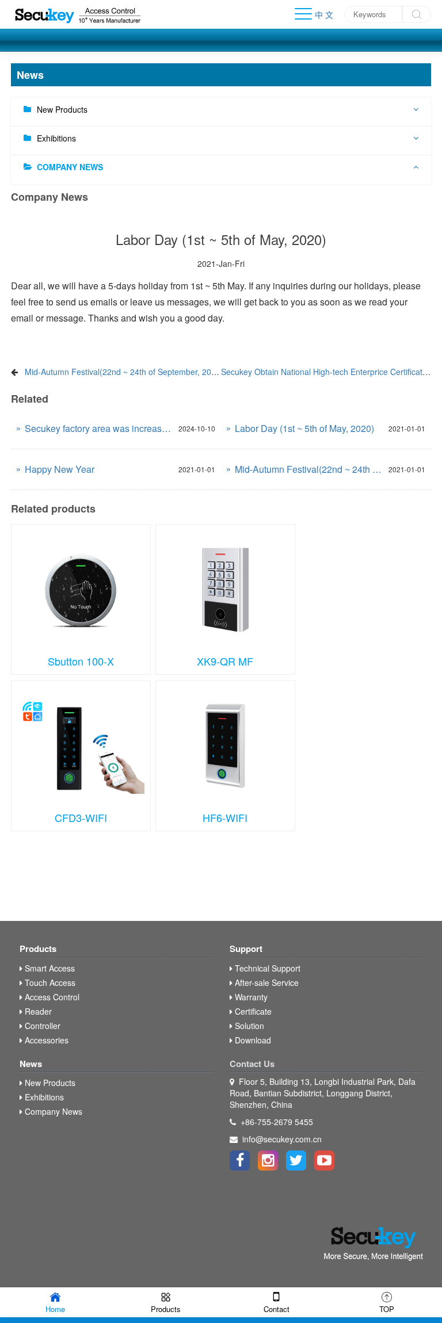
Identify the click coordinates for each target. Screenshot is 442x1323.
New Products (62, 109)
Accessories (45, 1040)
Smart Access (48, 968)
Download (252, 1040)
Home (55, 1308)
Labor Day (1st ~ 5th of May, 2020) (304, 428)
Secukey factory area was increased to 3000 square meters (99, 428)
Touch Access (48, 982)
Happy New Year (59, 469)
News (31, 1063)
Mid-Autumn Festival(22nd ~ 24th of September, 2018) (124, 371)
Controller (41, 1025)
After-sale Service (266, 982)
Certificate (252, 1011)
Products (38, 948)
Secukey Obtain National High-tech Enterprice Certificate (324, 371)
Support (246, 948)
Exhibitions (56, 138)
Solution (248, 1025)
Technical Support (266, 968)
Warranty (250, 997)
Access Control (50, 997)
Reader (37, 1011)
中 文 (324, 14)
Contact (276, 1308)
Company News (70, 167)
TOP (386, 1308)
